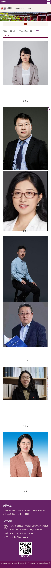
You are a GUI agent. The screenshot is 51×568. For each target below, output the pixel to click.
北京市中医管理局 (24, 514)
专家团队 (13, 31)
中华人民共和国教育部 (24, 510)
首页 (5, 31)
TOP (48, 110)
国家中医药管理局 (39, 510)
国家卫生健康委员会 (9, 510)
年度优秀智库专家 (26, 31)
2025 (38, 31)
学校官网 (4, 2)
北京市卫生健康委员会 (9, 514)
